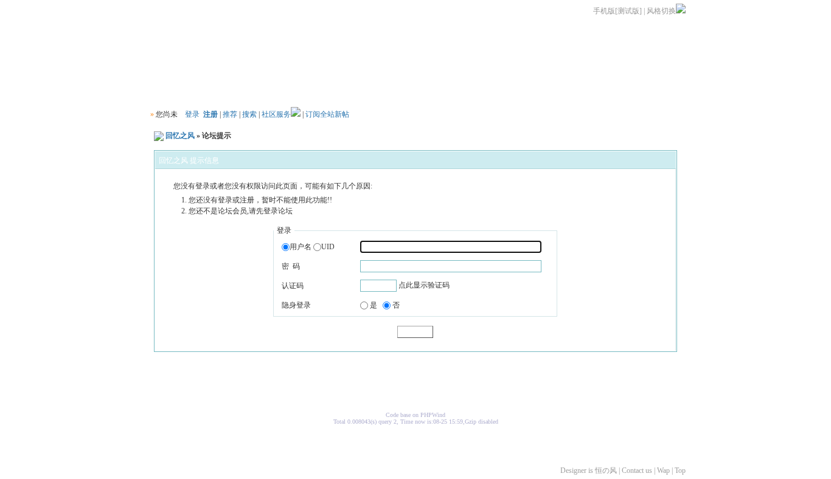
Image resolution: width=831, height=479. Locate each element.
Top (680, 470)
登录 (192, 114)
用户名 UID (312, 247)
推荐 (230, 114)
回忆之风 (180, 135)
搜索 (249, 114)
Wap (663, 470)
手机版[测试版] (617, 11)
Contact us (637, 470)
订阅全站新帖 (327, 114)
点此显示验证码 (424, 285)
